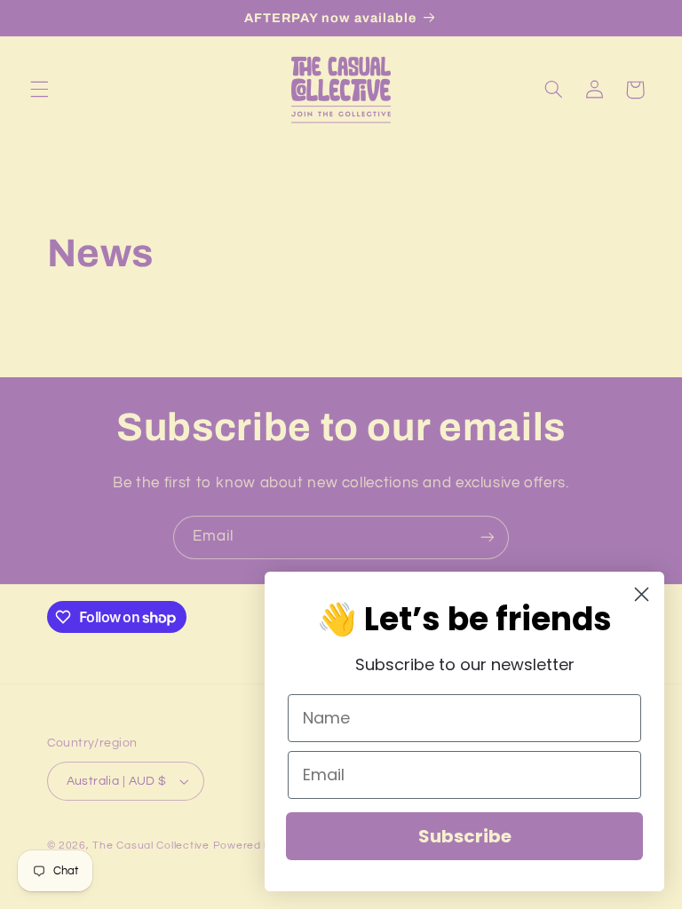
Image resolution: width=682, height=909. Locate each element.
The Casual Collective (150, 845)
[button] (39, 89)
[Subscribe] (487, 537)
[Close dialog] (641, 594)
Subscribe (465, 836)
